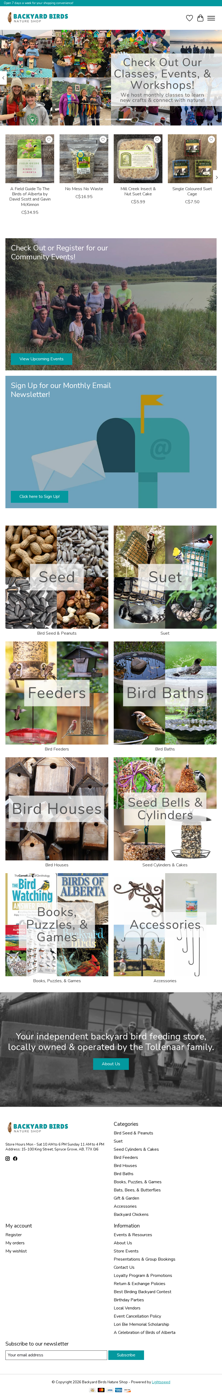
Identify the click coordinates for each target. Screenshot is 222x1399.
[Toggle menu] (211, 18)
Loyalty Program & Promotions (143, 1276)
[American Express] (118, 1391)
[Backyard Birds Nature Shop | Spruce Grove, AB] (38, 18)
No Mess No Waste (84, 189)
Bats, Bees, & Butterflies (137, 1190)
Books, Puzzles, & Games (57, 981)
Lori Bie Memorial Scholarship (141, 1324)
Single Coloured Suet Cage (192, 191)
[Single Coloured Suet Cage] (192, 158)
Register (13, 1235)
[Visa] (109, 1391)
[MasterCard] (101, 1391)
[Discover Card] (127, 1391)
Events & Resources (133, 1235)
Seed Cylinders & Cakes (165, 865)
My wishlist (16, 1251)
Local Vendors (127, 1308)
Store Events (126, 1251)
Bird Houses (56, 865)
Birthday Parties (129, 1300)
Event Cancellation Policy (137, 1316)
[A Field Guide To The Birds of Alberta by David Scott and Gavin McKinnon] (29, 158)
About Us (111, 1064)
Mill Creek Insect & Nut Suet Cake (138, 191)
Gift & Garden (126, 1198)
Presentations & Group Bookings (144, 1259)
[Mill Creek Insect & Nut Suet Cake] (138, 158)
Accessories (165, 981)
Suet (165, 633)
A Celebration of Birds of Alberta (144, 1333)
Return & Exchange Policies (139, 1284)
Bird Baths (165, 749)
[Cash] (92, 1391)
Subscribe (126, 1355)
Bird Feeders (57, 749)
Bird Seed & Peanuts (57, 633)
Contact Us (124, 1267)
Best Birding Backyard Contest (142, 1292)
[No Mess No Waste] (84, 158)
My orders (15, 1243)
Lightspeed (161, 1382)
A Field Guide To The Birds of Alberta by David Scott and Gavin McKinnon (30, 197)
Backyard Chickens (131, 1214)
